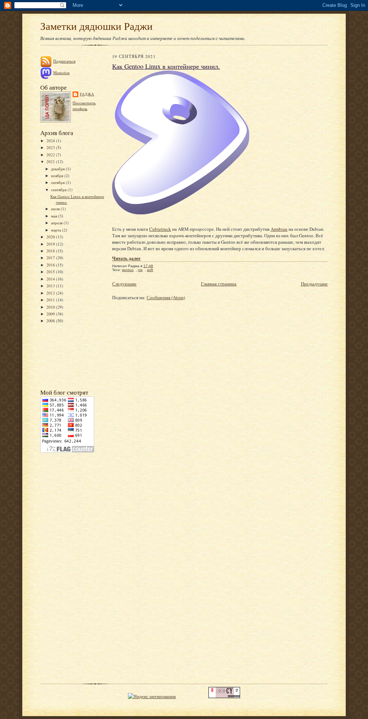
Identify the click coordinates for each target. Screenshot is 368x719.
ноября (57, 175)
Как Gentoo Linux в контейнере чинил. (166, 66)
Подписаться (64, 61)
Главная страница (218, 283)
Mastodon (61, 72)
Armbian (279, 229)
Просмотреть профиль (84, 105)
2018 (51, 250)
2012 (51, 293)
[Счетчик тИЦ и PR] (224, 696)
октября (58, 182)
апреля (57, 222)
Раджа (87, 93)
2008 (51, 320)
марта (56, 230)
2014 (51, 279)
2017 (51, 257)
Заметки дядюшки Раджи (96, 26)
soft (150, 270)
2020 (51, 236)
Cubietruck (160, 229)
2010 (51, 307)
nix (140, 270)
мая (54, 216)
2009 (51, 313)
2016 (51, 265)
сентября (59, 189)
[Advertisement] (72, 355)
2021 (51, 161)
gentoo (128, 270)
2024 (51, 140)
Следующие (124, 283)
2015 (51, 271)
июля (56, 208)
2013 (51, 285)
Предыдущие (314, 283)
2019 (51, 244)
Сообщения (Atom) (166, 297)
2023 (51, 147)
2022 (51, 154)
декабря (58, 168)
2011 (51, 299)
